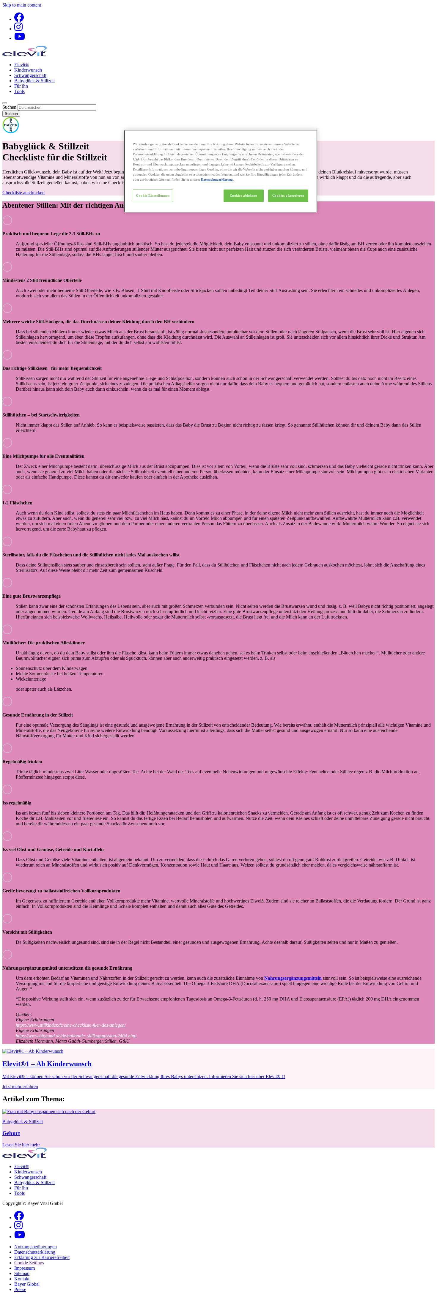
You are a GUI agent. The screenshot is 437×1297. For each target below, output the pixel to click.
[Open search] (4, 103)
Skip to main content (21, 4)
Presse (20, 1289)
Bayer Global (27, 1284)
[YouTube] (19, 38)
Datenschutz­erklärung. (217, 179)
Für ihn (21, 86)
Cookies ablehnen (243, 195)
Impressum (24, 1268)
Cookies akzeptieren (288, 195)
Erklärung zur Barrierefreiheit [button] (42, 1257)
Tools (19, 91)
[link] (218, 1069)
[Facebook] (19, 19)
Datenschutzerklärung (34, 1252)
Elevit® (21, 64)
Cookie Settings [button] (29, 1262)
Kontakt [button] (21, 1278)
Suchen (9, 107)
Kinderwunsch (28, 69)
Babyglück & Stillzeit (34, 80)
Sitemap (21, 1273)
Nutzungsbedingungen (35, 1246)
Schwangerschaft (30, 75)
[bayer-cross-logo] (10, 131)
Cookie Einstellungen (152, 195)
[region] (220, 171)
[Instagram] (18, 28)
